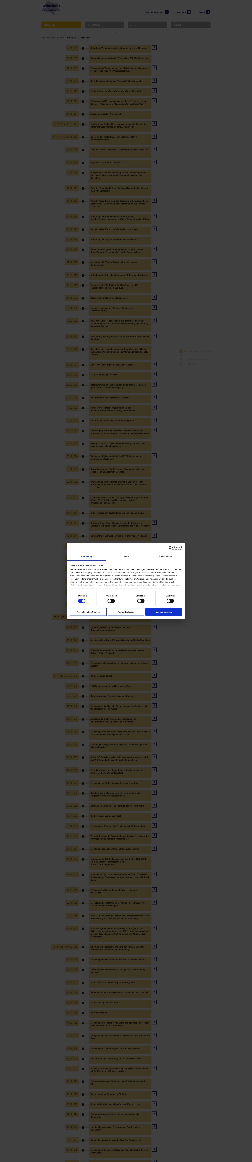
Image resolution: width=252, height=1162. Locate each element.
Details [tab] (126, 557)
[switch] (111, 601)
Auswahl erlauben (126, 612)
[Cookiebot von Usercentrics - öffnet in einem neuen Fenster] (170, 548)
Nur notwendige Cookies (88, 612)
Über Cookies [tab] (165, 557)
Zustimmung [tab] (87, 557)
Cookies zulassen (164, 612)
